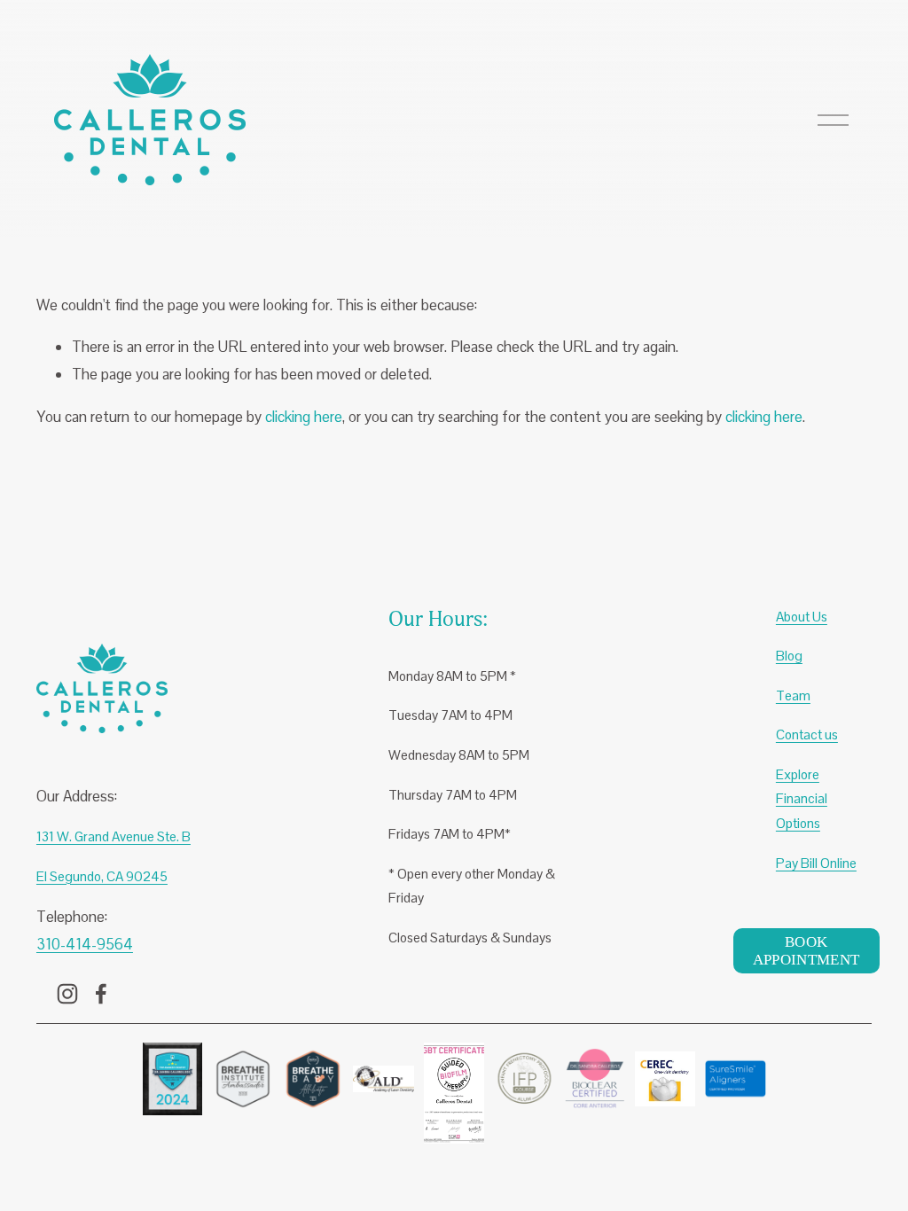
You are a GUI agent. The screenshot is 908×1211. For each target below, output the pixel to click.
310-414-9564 (84, 944)
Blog (789, 655)
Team (793, 695)
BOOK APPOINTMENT (806, 951)
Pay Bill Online (816, 863)
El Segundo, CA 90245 (102, 876)
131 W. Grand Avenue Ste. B (113, 836)
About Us (801, 616)
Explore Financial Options (801, 799)
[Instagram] (67, 993)
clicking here (303, 416)
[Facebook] (101, 993)
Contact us (807, 734)
